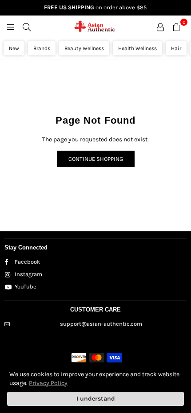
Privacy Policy (48, 383)
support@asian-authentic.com (101, 323)
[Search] (27, 26)
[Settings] (160, 26)
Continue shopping (95, 159)
